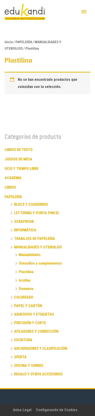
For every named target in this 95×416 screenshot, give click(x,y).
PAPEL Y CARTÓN (28, 306)
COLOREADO (23, 297)
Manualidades (30, 255)
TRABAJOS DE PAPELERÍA (34, 238)
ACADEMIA (13, 178)
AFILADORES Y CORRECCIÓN (36, 331)
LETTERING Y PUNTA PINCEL (36, 213)
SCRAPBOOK (24, 221)
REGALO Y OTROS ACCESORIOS (38, 374)
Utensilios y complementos (40, 263)
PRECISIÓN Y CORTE (30, 323)
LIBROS (10, 187)
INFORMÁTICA (25, 230)
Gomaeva (26, 288)
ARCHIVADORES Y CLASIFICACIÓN (40, 348)
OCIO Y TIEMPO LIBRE (22, 168)
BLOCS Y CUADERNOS (31, 204)
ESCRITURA (23, 340)
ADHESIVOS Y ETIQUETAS (34, 314)
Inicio (9, 42)
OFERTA (20, 357)
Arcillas (25, 280)
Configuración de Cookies (56, 410)
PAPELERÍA (13, 197)
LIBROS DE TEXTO (19, 150)
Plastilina (26, 272)
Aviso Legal (22, 410)
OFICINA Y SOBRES (28, 365)
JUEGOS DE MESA (18, 159)
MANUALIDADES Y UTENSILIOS (38, 247)
